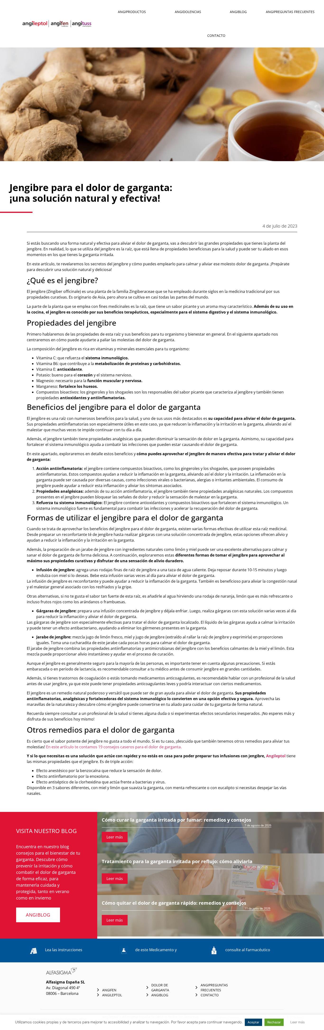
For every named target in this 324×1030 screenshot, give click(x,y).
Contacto (216, 35)
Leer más (114, 837)
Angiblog (238, 11)
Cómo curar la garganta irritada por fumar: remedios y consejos (176, 820)
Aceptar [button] (253, 1022)
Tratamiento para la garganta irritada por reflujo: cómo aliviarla (177, 861)
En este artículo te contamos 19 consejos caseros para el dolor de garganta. (114, 746)
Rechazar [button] (274, 1022)
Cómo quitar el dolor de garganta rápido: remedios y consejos (174, 903)
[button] (38, 915)
